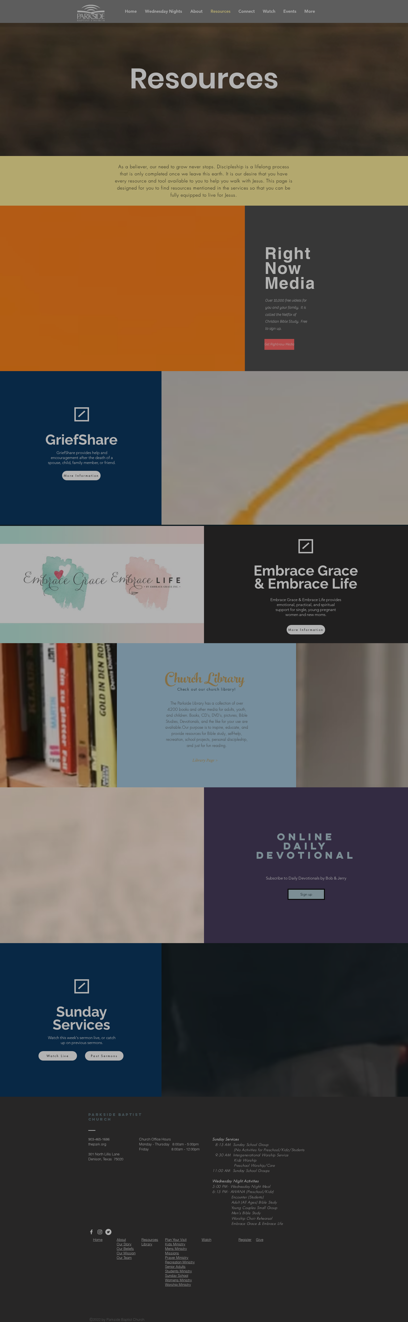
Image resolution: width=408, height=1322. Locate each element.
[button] (357, 70)
